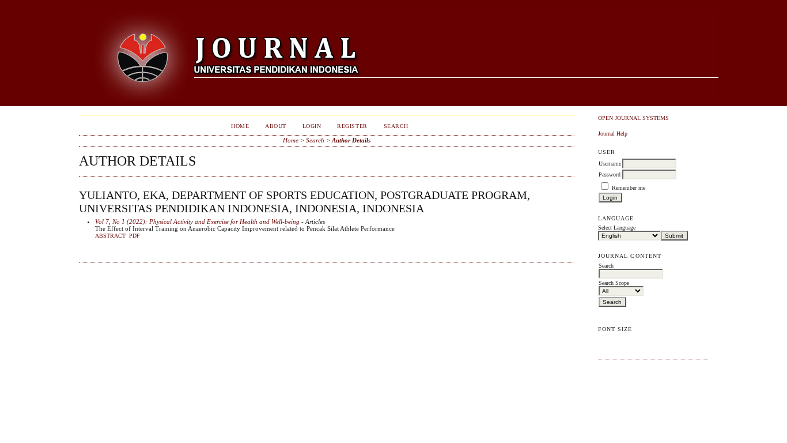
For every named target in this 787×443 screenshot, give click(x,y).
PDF (134, 236)
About (275, 126)
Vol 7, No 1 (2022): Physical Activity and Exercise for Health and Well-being (197, 221)
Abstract (110, 236)
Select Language (616, 227)
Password (609, 174)
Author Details (351, 140)
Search (396, 126)
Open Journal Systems (633, 118)
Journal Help (612, 133)
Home (240, 126)
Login (311, 126)
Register (352, 126)
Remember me (628, 188)
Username (610, 163)
